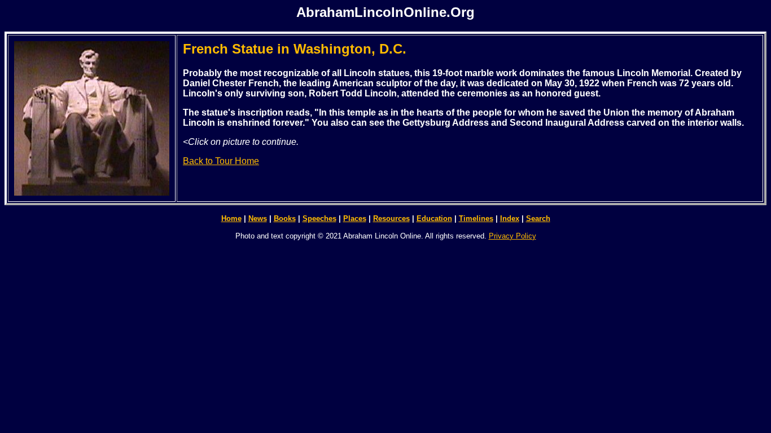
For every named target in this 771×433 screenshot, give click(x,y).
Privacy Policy (512, 236)
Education (434, 218)
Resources (391, 218)
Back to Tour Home (221, 161)
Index (509, 218)
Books (285, 218)
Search (538, 218)
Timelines (476, 218)
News (257, 218)
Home (231, 218)
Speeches (319, 218)
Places (354, 218)
